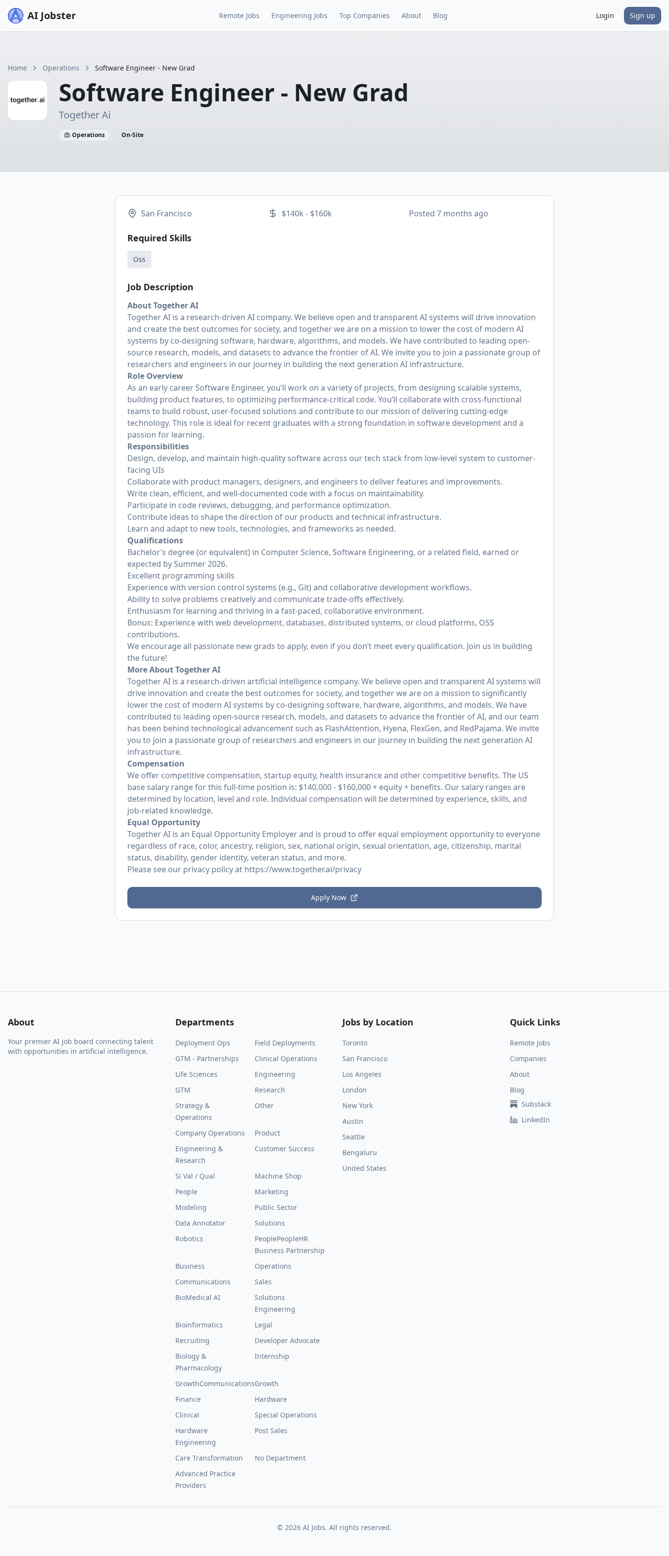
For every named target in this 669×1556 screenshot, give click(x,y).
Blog (440, 15)
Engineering (275, 1074)
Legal (263, 1324)
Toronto (354, 1042)
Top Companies (364, 15)
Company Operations (210, 1133)
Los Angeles (362, 1074)
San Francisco (364, 1058)
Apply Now (328, 897)
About (411, 15)
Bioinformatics (199, 1324)
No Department (280, 1458)
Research (270, 1089)
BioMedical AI (197, 1297)
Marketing (271, 1191)
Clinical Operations (286, 1058)
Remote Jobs (239, 15)
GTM (183, 1089)
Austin (352, 1121)
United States (364, 1168)
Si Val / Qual (195, 1176)
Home (17, 67)
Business (190, 1266)
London (354, 1089)
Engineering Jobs (299, 15)
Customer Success (284, 1148)
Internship (272, 1356)
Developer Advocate (287, 1340)
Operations (61, 67)
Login (605, 15)
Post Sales (271, 1430)
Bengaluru (359, 1152)
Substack (536, 1104)
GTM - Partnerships (207, 1058)
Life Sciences (196, 1074)
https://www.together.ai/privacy (302, 869)
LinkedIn (536, 1119)
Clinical (187, 1414)
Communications (203, 1281)
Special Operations (286, 1414)
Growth (267, 1383)
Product (267, 1133)
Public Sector (276, 1207)
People (186, 1191)
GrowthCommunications (215, 1383)
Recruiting (192, 1340)
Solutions (270, 1223)
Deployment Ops (202, 1042)
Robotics (189, 1238)
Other (264, 1105)
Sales (263, 1281)
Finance (188, 1399)
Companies (528, 1058)
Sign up (642, 15)
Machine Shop (278, 1176)
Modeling (191, 1207)
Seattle (353, 1136)
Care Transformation (209, 1458)
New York (357, 1105)
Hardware (271, 1399)
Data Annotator (200, 1223)
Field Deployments (285, 1042)
